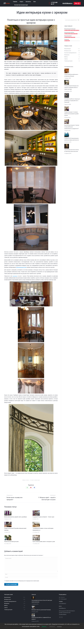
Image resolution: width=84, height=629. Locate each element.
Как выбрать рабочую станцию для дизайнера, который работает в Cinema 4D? (72, 100)
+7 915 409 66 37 (62, 603)
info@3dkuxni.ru (67, 3)
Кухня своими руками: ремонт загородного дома (44, 541)
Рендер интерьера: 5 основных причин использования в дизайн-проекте (71, 114)
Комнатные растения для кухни (11, 541)
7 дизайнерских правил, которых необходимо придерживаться (43, 529)
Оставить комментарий (35, 480)
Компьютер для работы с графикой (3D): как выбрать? (41, 618)
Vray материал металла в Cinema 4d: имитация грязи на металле (71, 150)
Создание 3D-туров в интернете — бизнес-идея (43, 516)
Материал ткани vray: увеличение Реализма (41, 609)
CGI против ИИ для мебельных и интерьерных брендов (71, 75)
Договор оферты (62, 614)
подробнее (59, 626)
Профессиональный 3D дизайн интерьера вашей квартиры (15, 529)
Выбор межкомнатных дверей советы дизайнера (15, 516)
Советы (27, 480)
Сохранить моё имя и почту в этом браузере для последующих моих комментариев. (22, 580)
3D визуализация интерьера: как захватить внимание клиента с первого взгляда (71, 87)
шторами (15, 276)
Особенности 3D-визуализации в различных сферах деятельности (71, 139)
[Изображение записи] (7, 513)
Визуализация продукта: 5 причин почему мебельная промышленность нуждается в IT (71, 127)
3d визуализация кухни (21, 267)
